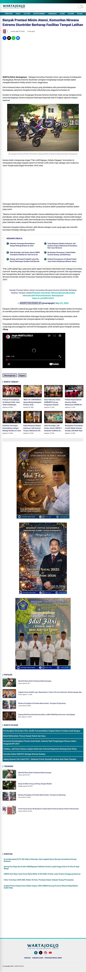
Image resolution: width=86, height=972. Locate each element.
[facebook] (4, 38)
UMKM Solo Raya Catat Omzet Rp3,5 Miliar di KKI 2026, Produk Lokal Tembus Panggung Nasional (42, 874)
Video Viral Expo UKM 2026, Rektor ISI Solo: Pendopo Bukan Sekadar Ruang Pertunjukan (39, 880)
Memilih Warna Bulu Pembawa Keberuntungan (34, 681)
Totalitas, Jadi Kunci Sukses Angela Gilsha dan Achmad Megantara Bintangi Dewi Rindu (40, 749)
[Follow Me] (40, 954)
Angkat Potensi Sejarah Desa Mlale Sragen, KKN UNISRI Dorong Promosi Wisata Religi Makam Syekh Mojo (41, 887)
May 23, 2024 (62, 303)
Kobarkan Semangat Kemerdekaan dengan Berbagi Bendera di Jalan (22, 245)
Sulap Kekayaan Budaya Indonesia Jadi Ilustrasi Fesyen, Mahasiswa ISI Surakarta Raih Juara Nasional (62, 246)
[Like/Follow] (36, 954)
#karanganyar (57, 295)
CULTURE (27, 14)
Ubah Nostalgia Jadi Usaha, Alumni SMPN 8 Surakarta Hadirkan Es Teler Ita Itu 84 (25, 253)
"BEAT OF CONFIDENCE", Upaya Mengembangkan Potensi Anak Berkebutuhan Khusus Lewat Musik (32, 402)
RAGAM (79, 14)
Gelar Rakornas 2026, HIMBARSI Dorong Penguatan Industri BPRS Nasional (52, 402)
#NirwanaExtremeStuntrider (63, 293)
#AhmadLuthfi (29, 295)
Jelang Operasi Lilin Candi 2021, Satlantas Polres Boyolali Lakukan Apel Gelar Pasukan (39, 759)
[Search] (82, 2)
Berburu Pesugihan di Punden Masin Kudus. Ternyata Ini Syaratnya (42, 703)
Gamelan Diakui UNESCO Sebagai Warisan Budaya (24, 754)
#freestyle (36, 293)
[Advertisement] (43, 57)
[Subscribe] (50, 954)
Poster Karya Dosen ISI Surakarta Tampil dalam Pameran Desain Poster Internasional (48, 809)
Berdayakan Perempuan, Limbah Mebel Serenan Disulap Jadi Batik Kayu (61, 253)
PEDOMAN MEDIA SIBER (53, 958)
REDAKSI (27, 958)
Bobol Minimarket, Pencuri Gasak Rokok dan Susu (24, 736)
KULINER (71, 14)
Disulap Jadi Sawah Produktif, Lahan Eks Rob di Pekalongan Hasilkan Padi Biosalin (25, 260)
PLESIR (62, 14)
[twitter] (9, 38)
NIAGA (18, 14)
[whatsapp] (13, 38)
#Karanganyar (9, 375)
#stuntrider (46, 293)
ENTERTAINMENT (39, 14)
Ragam (22, 375)
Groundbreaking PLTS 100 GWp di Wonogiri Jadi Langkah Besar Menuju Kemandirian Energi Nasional (40, 860)
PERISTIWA (9, 14)
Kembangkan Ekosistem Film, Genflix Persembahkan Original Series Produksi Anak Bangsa (41, 731)
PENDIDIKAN (52, 14)
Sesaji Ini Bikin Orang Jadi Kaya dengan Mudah (35, 784)
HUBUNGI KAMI (37, 958)
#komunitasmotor (43, 295)
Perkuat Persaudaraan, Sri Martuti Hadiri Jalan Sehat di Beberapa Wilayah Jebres (61, 260)
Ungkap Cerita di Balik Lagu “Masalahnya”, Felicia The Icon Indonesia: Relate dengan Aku (50, 692)
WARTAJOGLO (19, 966)
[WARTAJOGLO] (14, 8)
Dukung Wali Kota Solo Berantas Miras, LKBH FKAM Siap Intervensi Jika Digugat (46, 714)
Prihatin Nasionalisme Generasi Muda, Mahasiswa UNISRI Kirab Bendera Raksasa (74, 402)
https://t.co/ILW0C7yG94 (43, 298)
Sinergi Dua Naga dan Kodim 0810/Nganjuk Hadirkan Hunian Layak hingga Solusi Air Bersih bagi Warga (41, 867)
